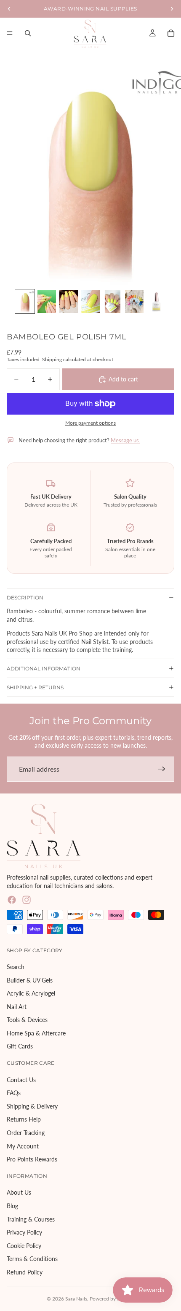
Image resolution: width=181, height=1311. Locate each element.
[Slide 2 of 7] (46, 301)
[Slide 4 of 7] (90, 301)
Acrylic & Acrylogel (31, 993)
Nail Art (17, 1006)
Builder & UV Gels (30, 979)
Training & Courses (31, 1218)
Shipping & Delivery (32, 1106)
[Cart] (171, 33)
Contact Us (21, 1079)
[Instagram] (26, 900)
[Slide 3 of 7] (68, 301)
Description (25, 597)
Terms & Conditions (32, 1258)
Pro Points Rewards (32, 1159)
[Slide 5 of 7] (112, 301)
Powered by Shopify (112, 1298)
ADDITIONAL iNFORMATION (43, 668)
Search (15, 966)
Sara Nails (76, 1298)
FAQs (14, 1092)
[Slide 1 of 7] (25, 301)
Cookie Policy (24, 1245)
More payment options (90, 423)
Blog (12, 1205)
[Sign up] (161, 769)
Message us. (125, 440)
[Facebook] (12, 900)
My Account (23, 1145)
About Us (19, 1192)
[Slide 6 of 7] (134, 301)
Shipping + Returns (35, 687)
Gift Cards (20, 1046)
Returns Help (24, 1119)
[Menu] (9, 33)
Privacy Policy (24, 1232)
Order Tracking (26, 1132)
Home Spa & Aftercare (36, 1033)
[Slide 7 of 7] (156, 301)
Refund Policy (25, 1272)
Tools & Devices (27, 1019)
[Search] (28, 33)
